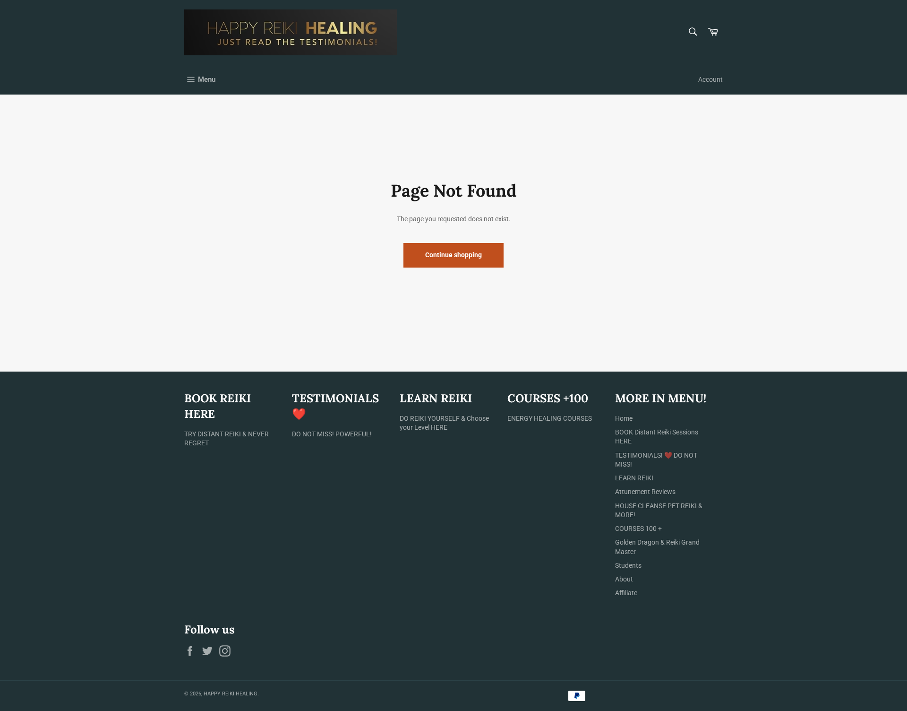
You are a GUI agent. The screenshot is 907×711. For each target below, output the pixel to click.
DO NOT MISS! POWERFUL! (332, 434)
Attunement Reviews (645, 491)
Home (624, 418)
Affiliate (626, 593)
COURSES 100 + (638, 528)
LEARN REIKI (634, 478)
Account (710, 79)
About (624, 579)
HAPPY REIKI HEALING (230, 694)
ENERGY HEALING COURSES (549, 418)
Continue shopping (453, 255)
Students (628, 565)
